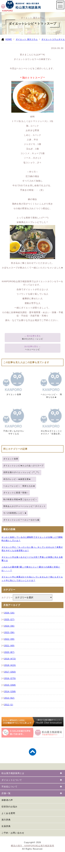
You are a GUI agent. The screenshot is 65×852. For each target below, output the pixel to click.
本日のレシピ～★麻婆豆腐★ (19, 479)
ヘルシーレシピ (32, 349)
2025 (9, 619)
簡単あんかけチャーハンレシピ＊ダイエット (24, 506)
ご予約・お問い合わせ (13, 833)
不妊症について (9, 786)
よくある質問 (8, 813)
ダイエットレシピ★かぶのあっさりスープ (23, 465)
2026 (9, 613)
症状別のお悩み (9, 806)
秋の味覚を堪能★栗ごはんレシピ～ (20, 499)
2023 (9, 632)
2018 (10, 665)
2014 (10, 692)
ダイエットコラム (49, 39)
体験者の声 (7, 800)
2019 (10, 659)
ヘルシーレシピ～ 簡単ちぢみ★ (19, 486)
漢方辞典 (6, 819)
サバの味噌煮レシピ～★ (15, 513)
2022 (9, 639)
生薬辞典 (6, 826)
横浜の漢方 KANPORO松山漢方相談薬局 (32, 845)
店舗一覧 (6, 793)
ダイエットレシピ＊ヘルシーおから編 (21, 520)
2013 (9, 698)
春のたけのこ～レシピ (32, 339)
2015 (10, 685)
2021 (9, 646)
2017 (10, 672)
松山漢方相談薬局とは (13, 773)
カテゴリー (7, 597)
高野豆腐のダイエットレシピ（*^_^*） (21, 472)
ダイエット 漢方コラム (27, 39)
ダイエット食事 (10, 459)
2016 (10, 678)
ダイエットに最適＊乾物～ (16, 492)
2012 (8, 705)
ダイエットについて (12, 780)
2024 (9, 626)
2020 (9, 652)
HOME (8, 39)
